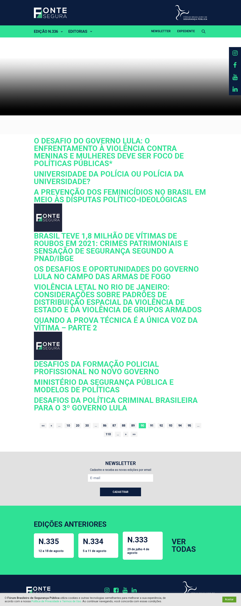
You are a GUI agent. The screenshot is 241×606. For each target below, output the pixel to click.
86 (104, 425)
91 (151, 425)
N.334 (94, 545)
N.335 (51, 545)
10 (68, 425)
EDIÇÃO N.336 (46, 31)
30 (87, 425)
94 (180, 425)
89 (133, 425)
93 (170, 425)
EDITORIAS (77, 31)
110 (108, 434)
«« (43, 425)
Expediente (186, 31)
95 (189, 425)
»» (134, 434)
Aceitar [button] (229, 599)
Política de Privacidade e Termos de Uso (56, 601)
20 (77, 425)
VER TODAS (184, 545)
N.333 (138, 545)
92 (161, 425)
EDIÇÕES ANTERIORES (70, 524)
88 (123, 425)
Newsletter (161, 31)
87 (114, 425)
